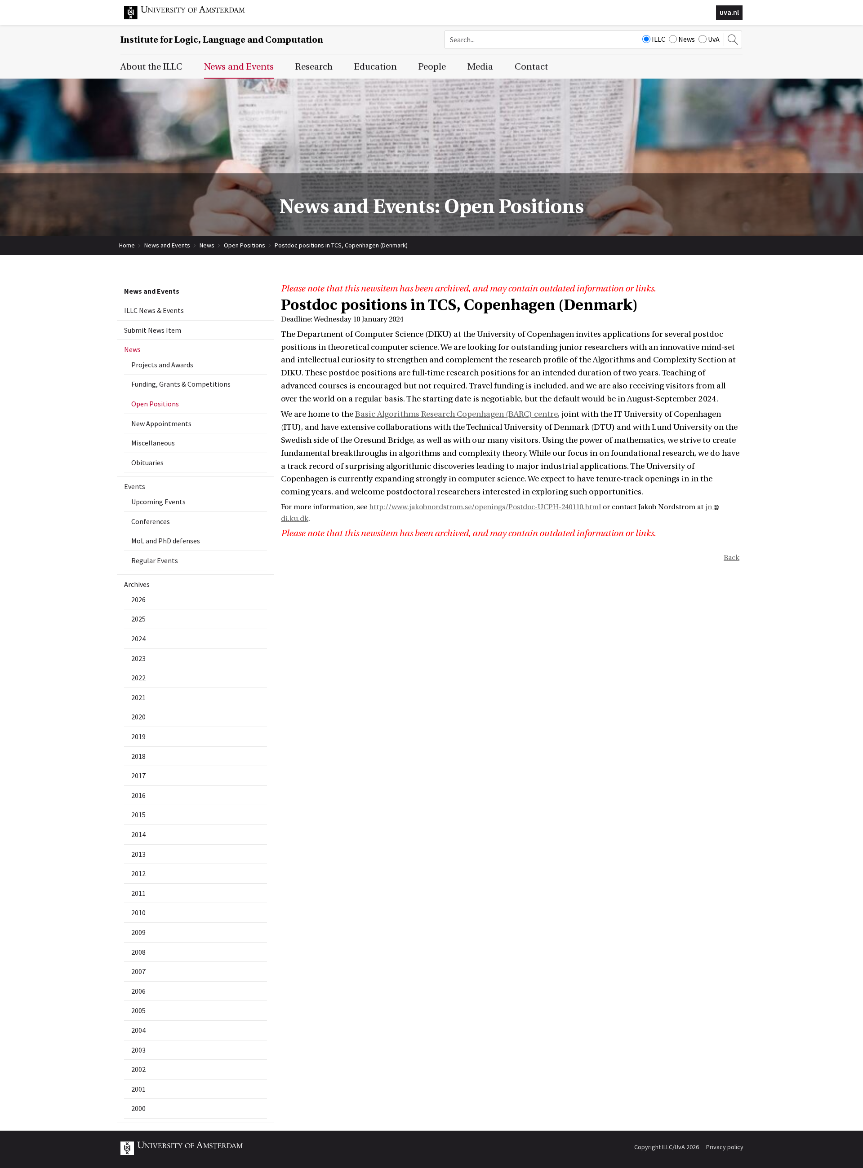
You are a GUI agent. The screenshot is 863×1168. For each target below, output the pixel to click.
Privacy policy (724, 1147)
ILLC (658, 39)
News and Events (167, 245)
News (686, 39)
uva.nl (729, 12)
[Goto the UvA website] (191, 17)
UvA (714, 39)
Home (127, 245)
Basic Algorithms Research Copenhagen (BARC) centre (456, 414)
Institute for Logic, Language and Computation (221, 40)
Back (731, 558)
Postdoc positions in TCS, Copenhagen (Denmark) (341, 245)
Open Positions (244, 245)
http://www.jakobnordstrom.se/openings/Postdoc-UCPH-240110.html (485, 507)
